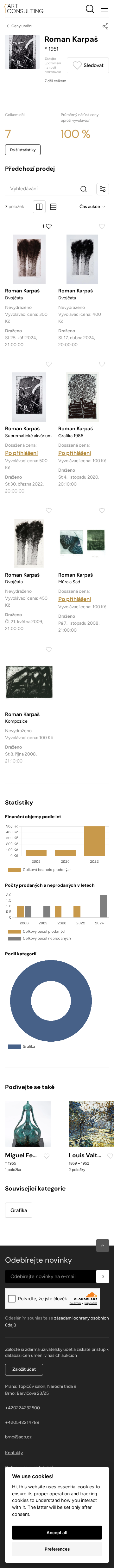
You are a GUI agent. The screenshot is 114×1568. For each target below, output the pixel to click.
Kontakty (14, 1452)
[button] (102, 1245)
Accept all (57, 1532)
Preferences (57, 1549)
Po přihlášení (21, 453)
